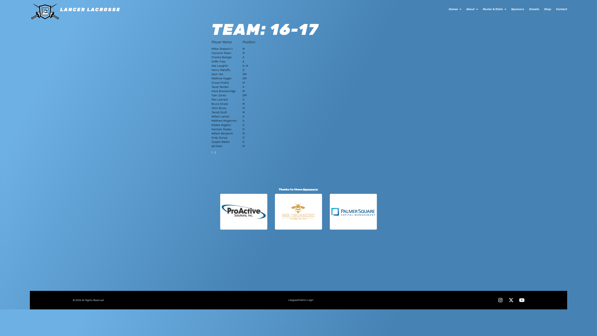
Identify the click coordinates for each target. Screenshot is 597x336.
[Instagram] (500, 300)
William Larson (220, 116)
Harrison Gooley (221, 129)
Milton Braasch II (222, 49)
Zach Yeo (217, 74)
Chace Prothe (220, 82)
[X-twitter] (511, 300)
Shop (547, 9)
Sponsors (517, 9)
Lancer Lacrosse (90, 9)
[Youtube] (521, 300)
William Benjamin (222, 133)
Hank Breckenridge (223, 91)
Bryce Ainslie (219, 104)
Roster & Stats (493, 9)
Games (453, 9)
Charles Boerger (221, 57)
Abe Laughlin (219, 66)
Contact (561, 9)
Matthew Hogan (221, 78)
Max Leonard (219, 99)
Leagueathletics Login (300, 300)
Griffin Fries (218, 61)
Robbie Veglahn (221, 125)
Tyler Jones (218, 95)
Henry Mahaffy (220, 70)
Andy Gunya (219, 137)
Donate (534, 9)
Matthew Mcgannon (224, 120)
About (470, 9)
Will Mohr (217, 146)
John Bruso (218, 108)
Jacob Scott (219, 112)
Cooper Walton (220, 142)
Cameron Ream (221, 53)
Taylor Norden (220, 87)
